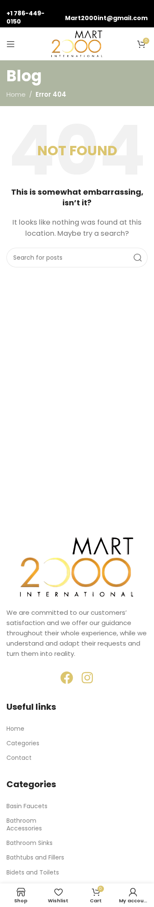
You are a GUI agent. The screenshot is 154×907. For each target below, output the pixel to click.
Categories (22, 743)
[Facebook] (66, 677)
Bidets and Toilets (32, 872)
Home (16, 94)
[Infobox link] (31, 13)
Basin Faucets (26, 806)
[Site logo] (77, 43)
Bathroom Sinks (29, 843)
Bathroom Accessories (24, 824)
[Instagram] (87, 677)
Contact (19, 757)
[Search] (138, 257)
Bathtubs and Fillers (35, 857)
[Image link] (77, 566)
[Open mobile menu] (10, 44)
